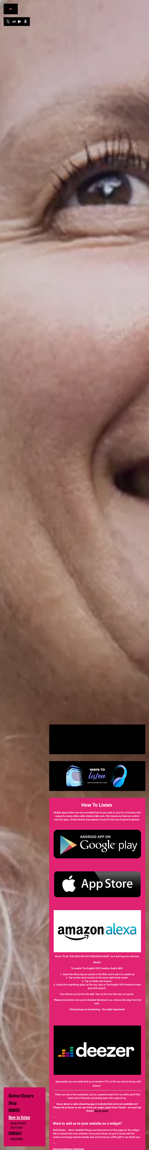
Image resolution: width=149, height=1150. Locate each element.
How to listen (19, 1117)
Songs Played (18, 1123)
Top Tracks (16, 1127)
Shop (13, 1103)
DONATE (14, 1110)
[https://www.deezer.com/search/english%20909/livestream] (14, 21)
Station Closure (21, 1096)
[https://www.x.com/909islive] (8, 21)
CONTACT (15, 1133)
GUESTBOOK (16, 1139)
